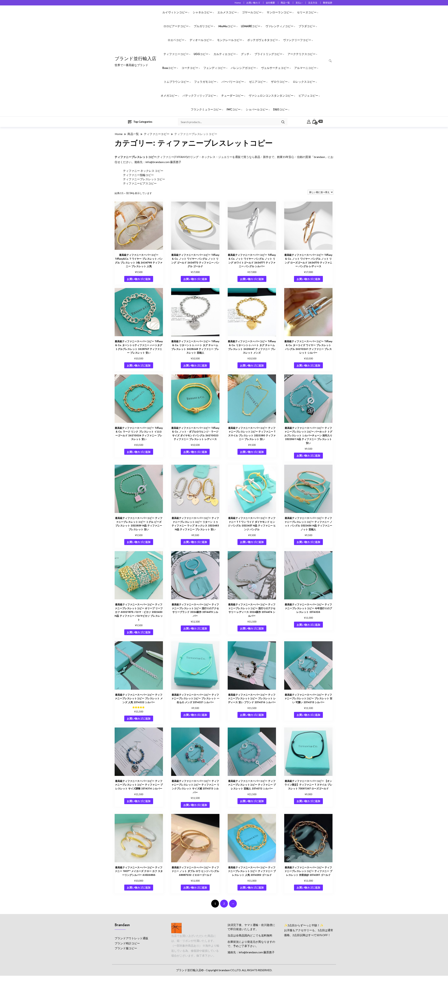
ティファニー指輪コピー (138, 175)
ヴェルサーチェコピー (275, 68)
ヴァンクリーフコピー (297, 40)
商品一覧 (285, 2)
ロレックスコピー (304, 82)
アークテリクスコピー (302, 54)
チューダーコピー (232, 96)
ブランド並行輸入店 (135, 58)
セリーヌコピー (307, 12)
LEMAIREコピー (250, 26)
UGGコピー (201, 54)
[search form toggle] (330, 61)
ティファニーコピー (176, 54)
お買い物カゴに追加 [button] (138, 278)
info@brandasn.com (157, 162)
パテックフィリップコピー (199, 96)
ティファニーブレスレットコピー (144, 179)
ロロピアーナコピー (176, 26)
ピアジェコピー (308, 96)
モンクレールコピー (229, 40)
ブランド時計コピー (127, 943)
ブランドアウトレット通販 (131, 938)
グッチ (245, 54)
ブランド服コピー (126, 948)
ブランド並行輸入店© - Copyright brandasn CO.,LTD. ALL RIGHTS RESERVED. (224, 970)
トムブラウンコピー (176, 82)
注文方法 (312, 2)
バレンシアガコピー (243, 68)
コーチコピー (189, 68)
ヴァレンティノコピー (279, 26)
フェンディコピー (214, 68)
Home (238, 2)
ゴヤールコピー (252, 12)
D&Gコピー (280, 109)
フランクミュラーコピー (206, 109)
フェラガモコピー (205, 82)
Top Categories (142, 121)
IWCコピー (234, 109)
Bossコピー (169, 68)
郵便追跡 (327, 2)
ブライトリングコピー (268, 54)
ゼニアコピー (257, 82)
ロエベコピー (176, 40)
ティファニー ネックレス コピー (143, 170)
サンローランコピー (279, 12)
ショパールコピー (257, 109)
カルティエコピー (225, 54)
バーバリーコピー (233, 82)
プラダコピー (307, 26)
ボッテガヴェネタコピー (262, 40)
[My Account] (309, 121)
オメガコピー (169, 96)
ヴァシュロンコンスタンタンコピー (271, 96)
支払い (299, 2)
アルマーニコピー (305, 68)
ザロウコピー (279, 82)
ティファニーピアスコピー (140, 183)
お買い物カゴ (253, 2)
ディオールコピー (201, 40)
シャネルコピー (202, 12)
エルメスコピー (227, 12)
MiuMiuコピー (227, 26)
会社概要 (270, 2)
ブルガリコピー (203, 26)
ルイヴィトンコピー (175, 12)
